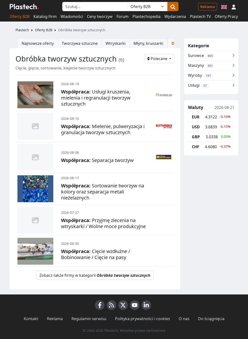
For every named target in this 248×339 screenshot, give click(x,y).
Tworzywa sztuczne (80, 43)
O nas (184, 318)
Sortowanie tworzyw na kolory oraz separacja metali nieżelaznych (102, 191)
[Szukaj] (172, 6)
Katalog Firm (45, 16)
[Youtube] (135, 305)
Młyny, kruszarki (148, 43)
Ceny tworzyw (100, 16)
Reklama (207, 6)
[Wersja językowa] (224, 6)
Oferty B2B (20, 16)
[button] (233, 6)
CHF (195, 146)
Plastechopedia (146, 16)
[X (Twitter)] (123, 305)
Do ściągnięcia (211, 318)
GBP (196, 136)
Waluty (195, 107)
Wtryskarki (115, 43)
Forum (122, 16)
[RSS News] (111, 305)
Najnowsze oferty (38, 43)
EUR (196, 117)
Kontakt (31, 318)
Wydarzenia (175, 16)
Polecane (159, 58)
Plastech (22, 30)
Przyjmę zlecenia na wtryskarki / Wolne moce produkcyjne (103, 223)
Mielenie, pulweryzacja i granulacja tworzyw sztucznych (103, 129)
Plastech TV (200, 16)
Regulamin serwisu (88, 318)
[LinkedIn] (146, 305)
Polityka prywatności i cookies (142, 318)
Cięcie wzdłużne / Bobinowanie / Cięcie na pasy (95, 254)
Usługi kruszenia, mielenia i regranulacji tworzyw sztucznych (96, 97)
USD (196, 127)
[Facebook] (100, 305)
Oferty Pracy (226, 16)
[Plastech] (24, 6)
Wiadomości (72, 16)
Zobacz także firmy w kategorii (94, 275)
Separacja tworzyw (97, 160)
